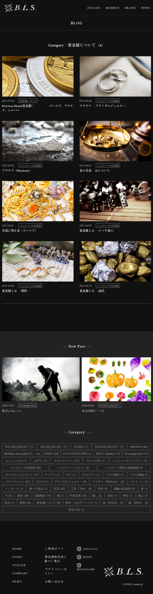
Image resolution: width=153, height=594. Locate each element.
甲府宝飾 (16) (78, 495)
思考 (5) (103, 488)
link (38, 85)
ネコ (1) (71, 474)
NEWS (146, 8)
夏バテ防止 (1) (38, 488)
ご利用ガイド (54, 549)
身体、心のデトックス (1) (81, 502)
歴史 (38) (23, 495)
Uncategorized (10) (137, 454)
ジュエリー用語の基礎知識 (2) (124, 467)
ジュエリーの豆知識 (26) (25, 467)
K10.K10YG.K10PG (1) (77, 454)
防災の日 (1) (76, 509)
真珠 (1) (113, 495)
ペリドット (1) (139, 481)
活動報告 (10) (42, 495)
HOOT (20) (52, 454)
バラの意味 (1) (115, 474)
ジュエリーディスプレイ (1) (129, 461)
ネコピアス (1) (91, 474)
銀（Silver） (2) (138, 502)
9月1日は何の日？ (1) (53, 447)
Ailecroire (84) (139, 447)
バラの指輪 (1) (139, 474)
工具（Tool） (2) (81, 488)
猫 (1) (60, 495)
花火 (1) (10, 502)
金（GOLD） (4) (113, 502)
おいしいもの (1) (16, 461)
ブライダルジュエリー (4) (70, 481)
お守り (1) (40, 461)
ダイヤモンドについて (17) (22, 474)
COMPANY (20, 573)
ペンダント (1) (14, 488)
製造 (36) (25, 502)
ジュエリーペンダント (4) (73, 467)
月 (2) (8, 495)
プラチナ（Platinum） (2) (108, 481)
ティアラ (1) (52, 474)
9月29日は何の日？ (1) (109, 447)
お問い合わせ (54, 582)
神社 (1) (128, 495)
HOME (17, 549)
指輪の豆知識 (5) (124, 488)
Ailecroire (86, 549)
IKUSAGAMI (85, 567)
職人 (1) (143, 495)
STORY (17, 557)
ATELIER (94, 8)
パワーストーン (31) (17, 481)
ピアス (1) (42, 481)
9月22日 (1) (81, 447)
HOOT (83, 557)
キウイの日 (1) (96, 461)
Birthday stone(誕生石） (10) (22, 454)
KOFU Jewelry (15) (108, 454)
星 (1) (144, 488)
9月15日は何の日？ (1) (19, 447)
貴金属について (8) (48, 502)
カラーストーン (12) (66, 461)
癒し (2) (97, 495)
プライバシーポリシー (55, 571)
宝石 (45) (59, 488)
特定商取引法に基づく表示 (55, 559)
